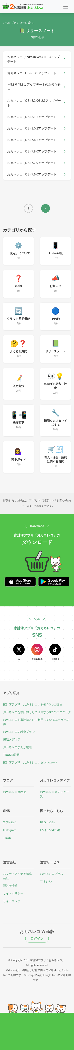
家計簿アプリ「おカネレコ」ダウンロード (30, 762)
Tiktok (7, 837)
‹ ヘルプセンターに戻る (18, 22)
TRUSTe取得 (11, 754)
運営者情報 (10, 885)
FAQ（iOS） (48, 822)
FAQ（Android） (51, 830)
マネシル (46, 881)
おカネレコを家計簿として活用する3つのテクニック (37, 712)
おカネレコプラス (51, 873)
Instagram (9, 830)
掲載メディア (11, 739)
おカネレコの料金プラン (19, 731)
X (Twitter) (9, 822)
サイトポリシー (13, 893)
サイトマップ (11, 901)
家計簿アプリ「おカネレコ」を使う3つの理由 (32, 704)
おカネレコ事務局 (14, 792)
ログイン (37, 938)
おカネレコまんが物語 (17, 747)
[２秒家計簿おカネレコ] (22, 7)
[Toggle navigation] (66, 6)
